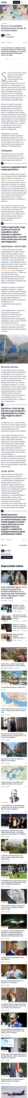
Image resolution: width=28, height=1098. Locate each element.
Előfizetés (16, 2)
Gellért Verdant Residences (7, 668)
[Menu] (25, 2)
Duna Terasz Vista (17, 620)
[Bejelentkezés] (22, 2)
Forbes (14, 611)
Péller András (4, 600)
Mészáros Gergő (16, 630)
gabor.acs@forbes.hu (6, 554)
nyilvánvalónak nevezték (9, 325)
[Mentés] (26, 42)
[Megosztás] (24, 42)
